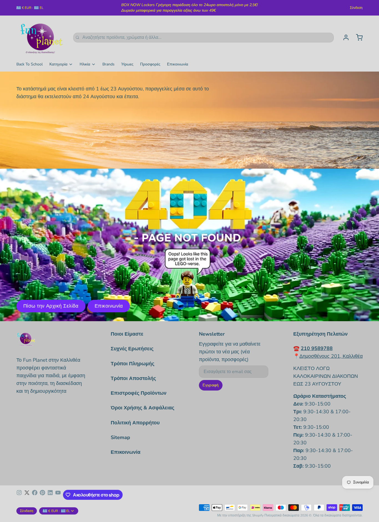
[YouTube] (58, 495)
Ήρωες (127, 64)
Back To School (29, 64)
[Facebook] (34, 495)
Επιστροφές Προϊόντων (138, 393)
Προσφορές (150, 64)
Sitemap (120, 437)
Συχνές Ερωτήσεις (132, 348)
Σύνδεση (356, 8)
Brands (108, 64)
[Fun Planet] (41, 37)
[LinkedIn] (50, 495)
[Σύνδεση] (343, 37)
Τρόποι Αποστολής (133, 378)
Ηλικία (85, 64)
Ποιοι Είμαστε (127, 334)
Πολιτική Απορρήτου (135, 422)
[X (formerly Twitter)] (27, 495)
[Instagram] (19, 495)
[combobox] (203, 37)
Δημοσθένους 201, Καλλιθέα (331, 356)
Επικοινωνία (177, 64)
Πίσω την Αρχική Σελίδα (51, 306)
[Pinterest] (42, 495)
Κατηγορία (58, 64)
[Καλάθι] (357, 37)
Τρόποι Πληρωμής (132, 363)
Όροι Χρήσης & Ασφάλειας (142, 407)
